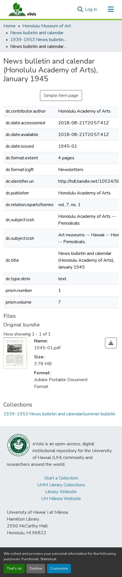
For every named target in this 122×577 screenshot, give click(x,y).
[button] (27, 9)
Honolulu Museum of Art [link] (46, 26)
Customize (59, 568)
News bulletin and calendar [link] (37, 33)
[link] (111, 343)
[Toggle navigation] (111, 9)
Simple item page (61, 95)
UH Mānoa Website (61, 498)
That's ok (14, 568)
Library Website (61, 492)
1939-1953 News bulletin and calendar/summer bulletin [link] (38, 39)
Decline (36, 568)
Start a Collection (61, 478)
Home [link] (9, 26)
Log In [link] (91, 9)
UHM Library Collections (61, 485)
